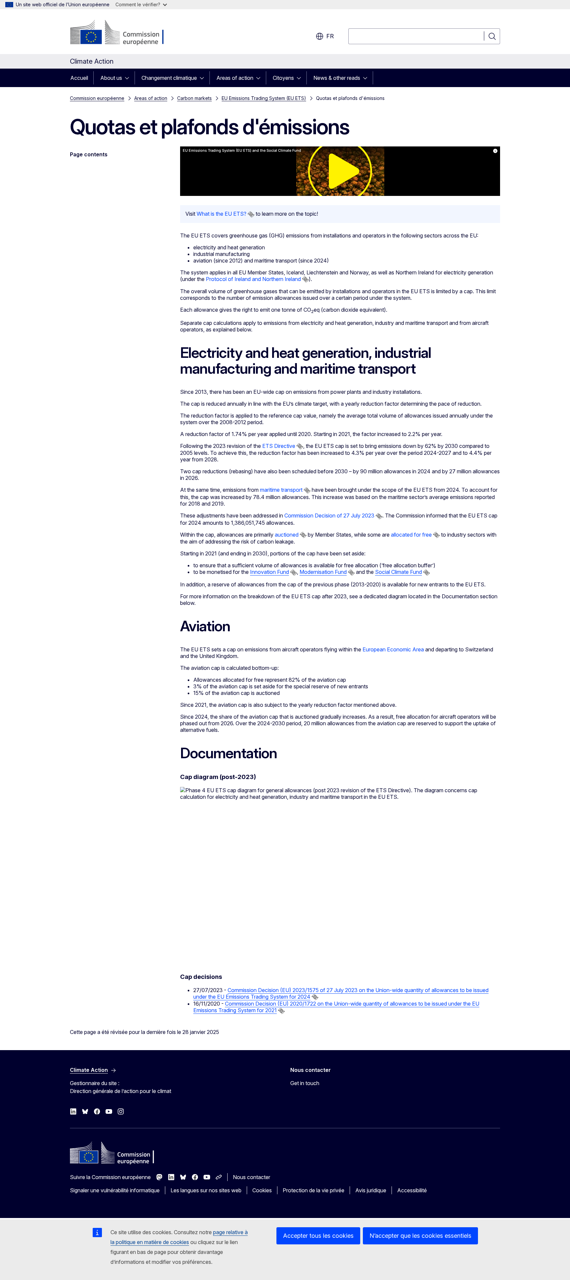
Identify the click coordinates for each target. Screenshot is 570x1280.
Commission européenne (97, 98)
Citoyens (283, 78)
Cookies (262, 1190)
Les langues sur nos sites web (206, 1190)
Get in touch (304, 1083)
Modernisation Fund (323, 572)
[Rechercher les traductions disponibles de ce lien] (251, 214)
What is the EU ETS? (221, 213)
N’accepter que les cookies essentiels (420, 1235)
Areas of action (234, 78)
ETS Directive (278, 446)
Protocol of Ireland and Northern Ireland (253, 279)
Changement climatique (169, 78)
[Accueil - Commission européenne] (123, 33)
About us (111, 78)
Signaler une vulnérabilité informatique (115, 1190)
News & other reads (336, 78)
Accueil (79, 78)
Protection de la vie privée (313, 1190)
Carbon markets (194, 98)
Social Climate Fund (398, 572)
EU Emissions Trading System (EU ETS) (264, 98)
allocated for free (411, 534)
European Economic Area (393, 649)
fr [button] (330, 36)
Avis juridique (370, 1190)
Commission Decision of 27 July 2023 (329, 515)
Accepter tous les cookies (318, 1235)
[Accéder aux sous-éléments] (129, 78)
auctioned (287, 534)
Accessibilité (412, 1190)
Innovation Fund (269, 572)
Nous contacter (251, 1177)
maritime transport (281, 489)
